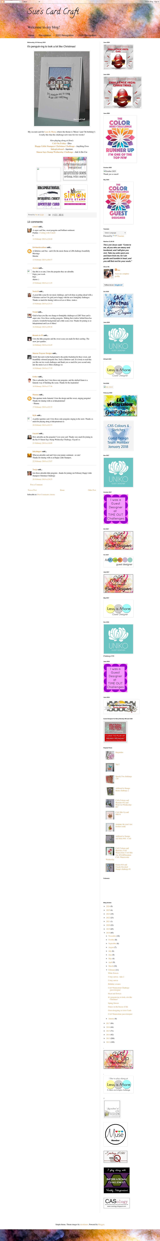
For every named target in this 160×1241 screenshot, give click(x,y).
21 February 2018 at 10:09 (42, 443)
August (111, 947)
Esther (35, 376)
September (112, 943)
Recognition (45, 35)
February (112, 970)
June (110, 954)
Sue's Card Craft (53, 12)
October (111, 939)
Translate (120, 236)
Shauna (36, 394)
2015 (108, 1031)
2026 (108, 906)
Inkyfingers (37, 451)
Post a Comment (36, 484)
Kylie (35, 415)
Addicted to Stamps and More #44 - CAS (123, 837)
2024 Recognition (87, 35)
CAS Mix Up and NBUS (122, 813)
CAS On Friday (59, 143)
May (110, 958)
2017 (108, 1023)
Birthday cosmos (114, 984)
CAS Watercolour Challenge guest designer (118, 988)
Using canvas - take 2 (116, 976)
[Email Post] (49, 214)
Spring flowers (113, 1003)
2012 (108, 1042)
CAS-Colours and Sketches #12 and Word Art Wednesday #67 (123, 803)
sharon (35, 268)
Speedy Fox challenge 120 (123, 777)
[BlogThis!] (56, 215)
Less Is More (50, 131)
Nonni (35, 311)
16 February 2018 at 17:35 (42, 368)
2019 (108, 929)
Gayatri (36, 433)
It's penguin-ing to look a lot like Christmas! (120, 998)
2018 (108, 932)
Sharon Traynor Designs (42, 353)
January (111, 1018)
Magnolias (119, 752)
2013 (108, 1038)
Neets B (36, 291)
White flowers (113, 973)
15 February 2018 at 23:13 (42, 303)
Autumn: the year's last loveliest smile (123, 825)
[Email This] (53, 215)
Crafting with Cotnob (47, 232)
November (112, 936)
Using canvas (113, 980)
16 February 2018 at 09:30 (42, 327)
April (110, 962)
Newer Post (32, 490)
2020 (108, 925)
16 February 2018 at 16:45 (42, 345)
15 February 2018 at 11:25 (42, 283)
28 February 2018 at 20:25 (42, 479)
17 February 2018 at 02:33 (42, 407)
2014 (108, 1034)
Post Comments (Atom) (46, 494)
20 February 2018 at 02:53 (42, 425)
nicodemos (84, 1224)
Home (31, 35)
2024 (108, 914)
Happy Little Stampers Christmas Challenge (55, 146)
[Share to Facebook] (60, 215)
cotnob (35, 226)
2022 (108, 917)
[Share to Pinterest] (62, 215)
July (110, 951)
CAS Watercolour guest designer (120, 1014)
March (111, 966)
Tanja (35, 469)
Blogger (101, 1224)
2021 (108, 921)
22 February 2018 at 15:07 (42, 461)
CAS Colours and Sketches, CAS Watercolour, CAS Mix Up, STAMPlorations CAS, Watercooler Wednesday (119, 854)
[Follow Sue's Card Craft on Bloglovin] (113, 286)
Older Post (92, 490)
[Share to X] (58, 215)
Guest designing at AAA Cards (119, 1010)
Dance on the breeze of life (118, 1006)
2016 (108, 1027)
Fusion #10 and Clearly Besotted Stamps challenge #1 (123, 866)
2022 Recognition (65, 35)
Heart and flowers (114, 993)
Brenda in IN (38, 335)
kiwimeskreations (39, 247)
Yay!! (117, 764)
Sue (118, 270)
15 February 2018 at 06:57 (42, 259)
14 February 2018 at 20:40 (42, 239)
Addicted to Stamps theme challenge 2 (122, 789)
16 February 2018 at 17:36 (42, 386)
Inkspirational (57, 148)
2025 (108, 910)
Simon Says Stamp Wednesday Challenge (54, 151)
